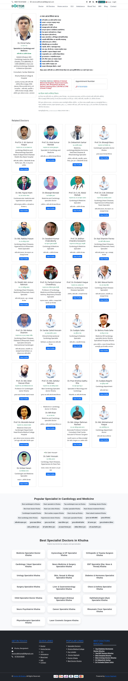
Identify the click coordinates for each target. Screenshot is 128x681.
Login (114, 2)
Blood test (44, 657)
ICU (72, 6)
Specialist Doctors (74, 646)
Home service (63, 6)
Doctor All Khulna (19, 676)
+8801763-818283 (20, 2)
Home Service (45, 649)
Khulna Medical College (76, 649)
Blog (106, 6)
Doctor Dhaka (73, 658)
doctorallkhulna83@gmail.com (43, 2)
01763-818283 (82, 87)
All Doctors (50, 6)
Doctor (41, 6)
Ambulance (80, 6)
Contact (113, 6)
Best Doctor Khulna (75, 661)
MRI (99, 6)
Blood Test (92, 6)
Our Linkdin (72, 652)
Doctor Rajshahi (73, 655)
